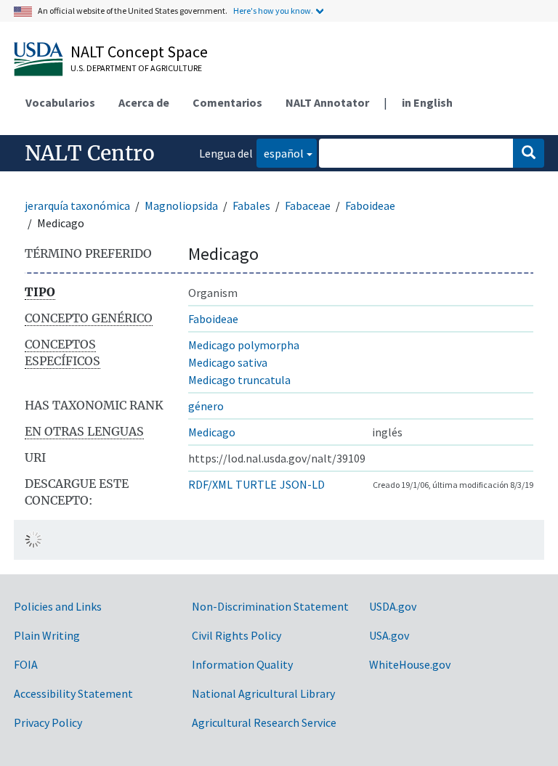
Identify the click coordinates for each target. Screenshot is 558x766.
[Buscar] (528, 153)
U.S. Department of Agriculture (136, 67)
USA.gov (389, 635)
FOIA (26, 664)
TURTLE (256, 484)
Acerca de (143, 102)
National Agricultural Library (263, 693)
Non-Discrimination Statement (270, 606)
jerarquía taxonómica (77, 205)
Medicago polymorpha (243, 345)
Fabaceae (308, 205)
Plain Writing (47, 635)
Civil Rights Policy (236, 635)
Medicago (211, 432)
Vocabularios (60, 102)
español (280, 152)
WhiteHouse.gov (409, 664)
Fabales (251, 205)
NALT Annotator (327, 102)
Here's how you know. (273, 10)
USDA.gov (392, 606)
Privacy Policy (48, 722)
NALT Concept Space (139, 51)
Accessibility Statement (73, 693)
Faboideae (370, 205)
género (206, 406)
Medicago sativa (227, 362)
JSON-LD (302, 484)
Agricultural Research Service (264, 722)
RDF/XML (210, 484)
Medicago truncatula (239, 379)
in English (427, 102)
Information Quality (242, 664)
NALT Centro (90, 153)
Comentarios (227, 102)
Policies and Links (58, 606)
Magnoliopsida (181, 205)
